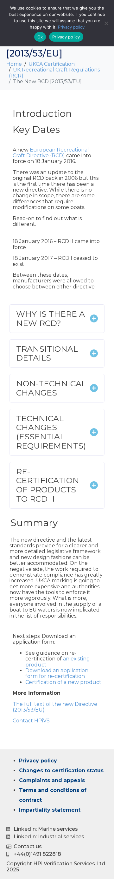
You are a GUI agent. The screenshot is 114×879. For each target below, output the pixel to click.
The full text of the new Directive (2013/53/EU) (55, 707)
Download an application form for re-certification (56, 673)
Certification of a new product (63, 682)
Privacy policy (38, 761)
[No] (106, 23)
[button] (57, 319)
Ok (40, 36)
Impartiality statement (49, 810)
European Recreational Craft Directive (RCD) (51, 153)
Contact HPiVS (31, 721)
